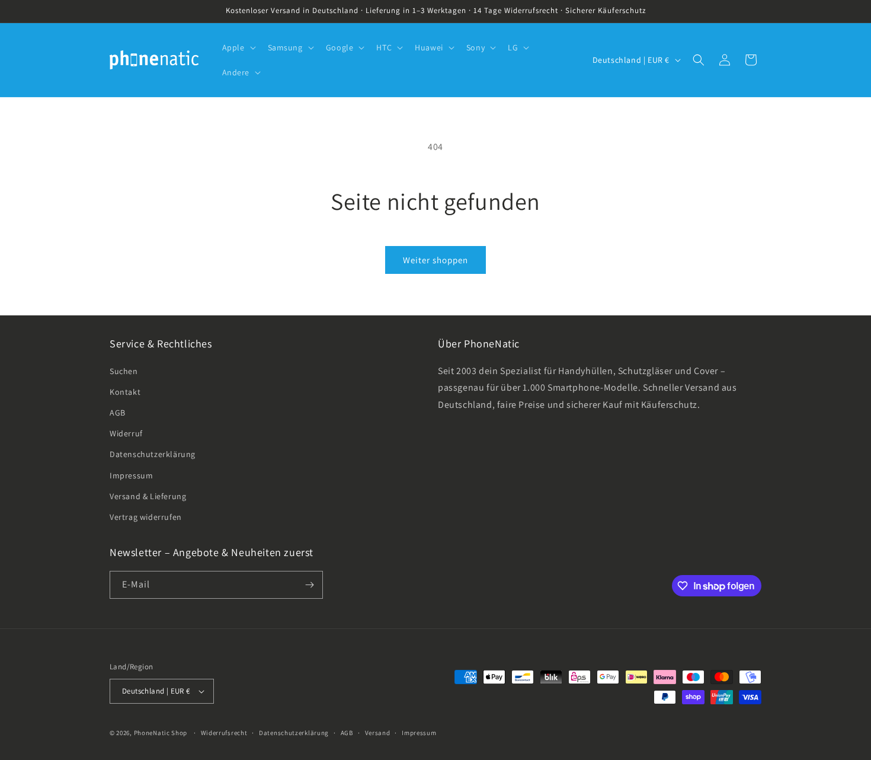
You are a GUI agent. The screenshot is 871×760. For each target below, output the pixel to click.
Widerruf (126, 433)
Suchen (124, 371)
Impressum (131, 475)
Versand (377, 733)
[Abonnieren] (309, 585)
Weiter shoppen (435, 260)
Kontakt (125, 392)
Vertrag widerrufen (146, 517)
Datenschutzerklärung (153, 454)
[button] (238, 47)
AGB (118, 412)
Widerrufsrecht (224, 733)
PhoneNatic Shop (161, 733)
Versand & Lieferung (148, 496)
